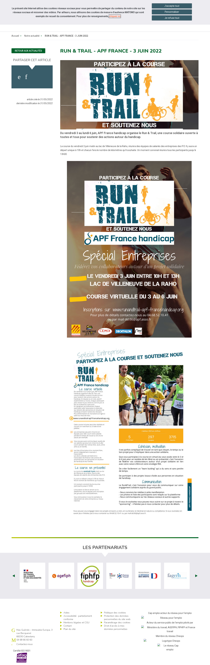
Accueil (15, 35)
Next (196, 576)
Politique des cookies (115, 612)
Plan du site (69, 629)
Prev (13, 576)
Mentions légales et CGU (76, 622)
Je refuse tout (172, 18)
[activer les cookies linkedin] (26, 77)
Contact (67, 625)
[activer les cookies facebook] (19, 77)
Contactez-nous (24, 644)
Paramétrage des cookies (117, 622)
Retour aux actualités (28, 50)
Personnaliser (172, 12)
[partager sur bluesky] (44, 77)
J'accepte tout (171, 6)
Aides (66, 612)
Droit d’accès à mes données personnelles (115, 627)
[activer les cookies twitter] (34, 77)
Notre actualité (32, 35)
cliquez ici (114, 16)
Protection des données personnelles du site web (117, 617)
